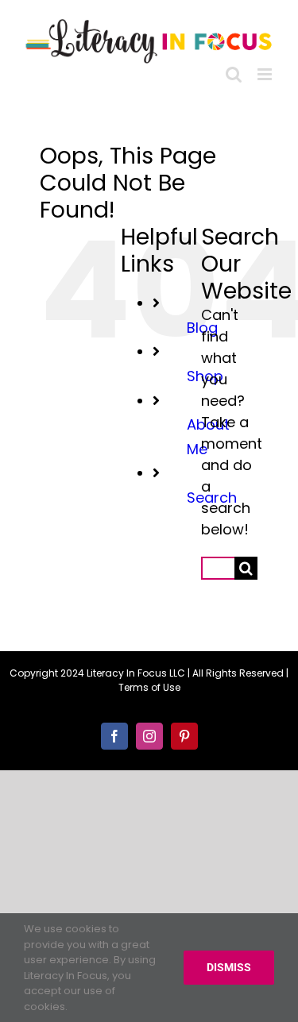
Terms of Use (149, 683)
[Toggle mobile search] (234, 70)
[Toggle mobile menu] (265, 70)
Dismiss (229, 967)
